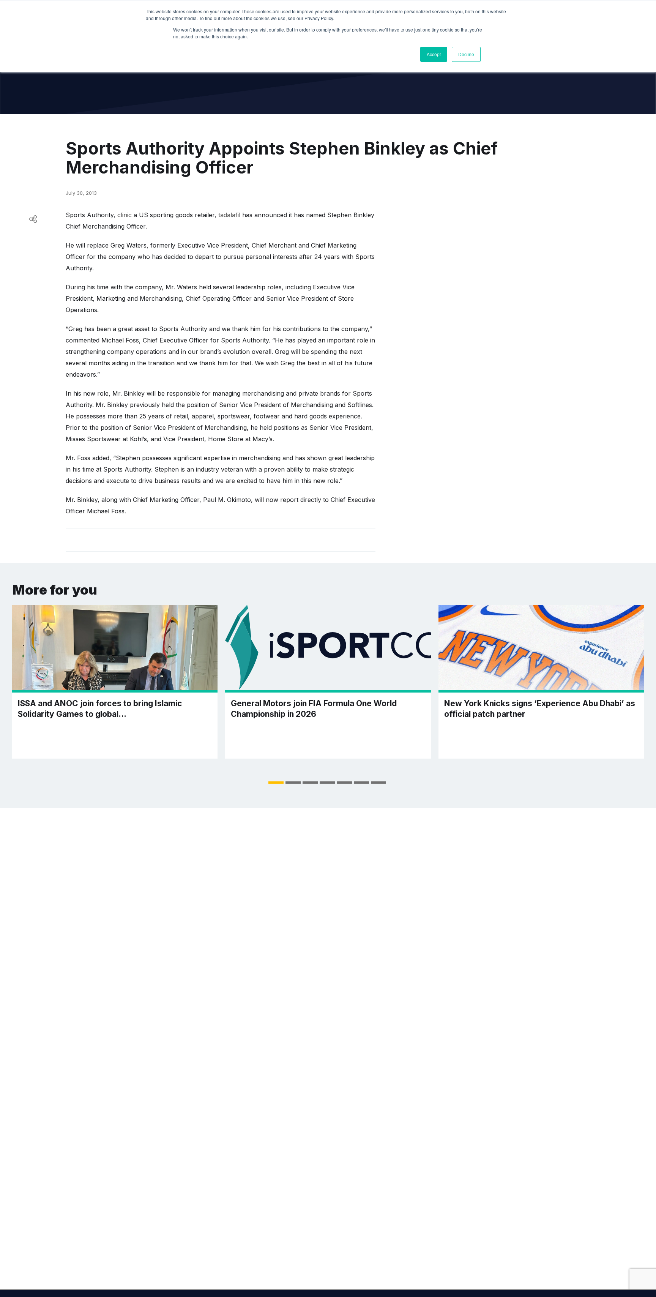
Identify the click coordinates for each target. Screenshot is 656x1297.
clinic (124, 215)
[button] (276, 782)
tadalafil (229, 215)
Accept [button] (434, 54)
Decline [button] (466, 54)
